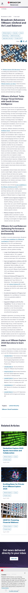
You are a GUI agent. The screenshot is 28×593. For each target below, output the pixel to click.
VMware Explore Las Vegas (8, 83)
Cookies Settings (13, 591)
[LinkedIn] (21, 41)
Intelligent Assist (5, 130)
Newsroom (14, 5)
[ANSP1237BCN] (8, 371)
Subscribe (14, 558)
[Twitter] (23, 41)
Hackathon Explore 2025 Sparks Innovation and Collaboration (13, 450)
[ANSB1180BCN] (8, 385)
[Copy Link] (26, 41)
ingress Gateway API (14, 284)
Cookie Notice (5, 588)
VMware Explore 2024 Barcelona (11, 69)
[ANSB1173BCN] (8, 378)
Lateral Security (14, 405)
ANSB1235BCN (9, 366)
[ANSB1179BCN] (8, 392)
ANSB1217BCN (8, 356)
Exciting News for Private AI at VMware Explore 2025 (13, 486)
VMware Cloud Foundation (10, 409)
